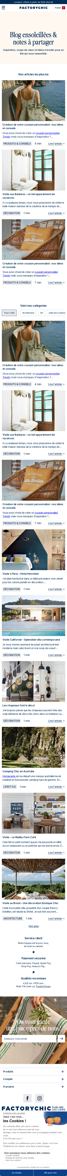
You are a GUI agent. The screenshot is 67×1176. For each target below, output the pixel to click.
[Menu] (3, 8)
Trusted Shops (43, 986)
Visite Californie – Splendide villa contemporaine (31, 639)
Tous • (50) (9, 312)
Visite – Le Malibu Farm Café (19, 837)
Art (41, 312)
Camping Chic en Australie (18, 771)
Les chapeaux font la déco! (18, 705)
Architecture (28, 312)
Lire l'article (55, 143)
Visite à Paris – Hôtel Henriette (20, 573)
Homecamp (9, 776)
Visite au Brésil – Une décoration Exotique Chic (30, 903)
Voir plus (34, 926)
